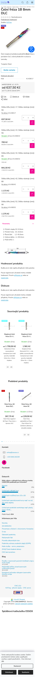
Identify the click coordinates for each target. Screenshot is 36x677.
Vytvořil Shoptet (19, 599)
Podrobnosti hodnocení (9, 20)
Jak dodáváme (6, 526)
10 (23, 441)
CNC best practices (8, 552)
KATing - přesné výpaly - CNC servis (18, 588)
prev (2, 401)
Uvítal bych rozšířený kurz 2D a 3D (14, 495)
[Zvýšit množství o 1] (33, 117)
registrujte (4, 278)
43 (11, 367)
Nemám (4, 486)
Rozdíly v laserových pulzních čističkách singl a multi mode (18, 562)
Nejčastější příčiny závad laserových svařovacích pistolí (14, 567)
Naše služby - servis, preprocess (13, 546)
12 (27, 441)
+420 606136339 (13, 457)
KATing (9, 22)
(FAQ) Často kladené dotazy (11, 549)
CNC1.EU (17, 586)
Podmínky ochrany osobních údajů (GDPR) (16, 543)
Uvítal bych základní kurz (10, 491)
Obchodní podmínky (9, 535)
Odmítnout (9, 672)
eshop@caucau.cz (13, 452)
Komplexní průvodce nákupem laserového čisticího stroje (16, 573)
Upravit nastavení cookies (24, 604)
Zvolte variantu (9, 70)
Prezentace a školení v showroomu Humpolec (17, 529)
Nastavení (17, 666)
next (34, 401)
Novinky (4, 523)
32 (28, 435)
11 (25, 441)
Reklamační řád (7, 538)
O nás (4, 532)
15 (34, 441)
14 (32, 441)
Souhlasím (25, 672)
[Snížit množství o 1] (23, 117)
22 (8, 367)
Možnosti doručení (7, 76)
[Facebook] (4, 462)
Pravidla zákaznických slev (11, 540)
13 (29, 441)
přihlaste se (18, 275)
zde (2, 661)
